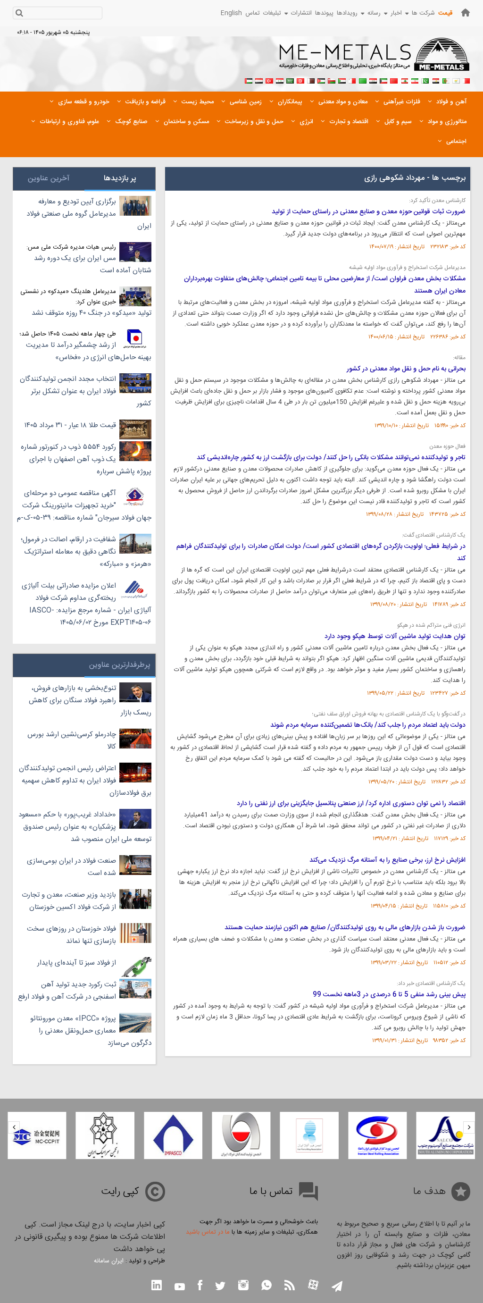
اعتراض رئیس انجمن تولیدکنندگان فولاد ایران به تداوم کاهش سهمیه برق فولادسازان (85, 781)
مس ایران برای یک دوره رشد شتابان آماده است (92, 264)
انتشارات (301, 13)
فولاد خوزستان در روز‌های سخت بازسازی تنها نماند (71, 935)
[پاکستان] (425, 80)
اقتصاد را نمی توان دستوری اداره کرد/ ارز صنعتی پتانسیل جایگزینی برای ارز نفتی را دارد (351, 803)
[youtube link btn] (180, 1288)
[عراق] (373, 80)
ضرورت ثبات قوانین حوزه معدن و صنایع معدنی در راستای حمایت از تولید (369, 212)
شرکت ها (423, 13)
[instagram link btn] (243, 1286)
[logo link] (374, 59)
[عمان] (331, 80)
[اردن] (321, 80)
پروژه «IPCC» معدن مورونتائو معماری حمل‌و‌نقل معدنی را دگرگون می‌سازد (90, 1031)
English (231, 13)
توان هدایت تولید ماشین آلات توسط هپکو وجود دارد (395, 636)
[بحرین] (466, 80)
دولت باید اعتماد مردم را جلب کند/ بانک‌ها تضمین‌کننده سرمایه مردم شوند (368, 725)
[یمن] (259, 80)
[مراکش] (394, 80)
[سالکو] (445, 1135)
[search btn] (19, 14)
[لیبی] (362, 80)
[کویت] (383, 80)
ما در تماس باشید (208, 1232)
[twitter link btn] (220, 1287)
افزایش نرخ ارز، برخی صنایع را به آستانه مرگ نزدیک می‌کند (387, 860)
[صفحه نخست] (465, 12)
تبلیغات (272, 13)
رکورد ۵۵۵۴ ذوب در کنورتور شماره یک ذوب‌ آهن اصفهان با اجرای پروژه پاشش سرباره (86, 459)
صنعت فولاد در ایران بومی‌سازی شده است (71, 867)
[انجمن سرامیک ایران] (105, 1135)
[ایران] (414, 80)
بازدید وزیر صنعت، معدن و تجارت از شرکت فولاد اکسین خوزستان (69, 901)
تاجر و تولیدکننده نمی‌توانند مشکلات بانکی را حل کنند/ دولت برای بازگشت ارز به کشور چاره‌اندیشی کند (331, 457)
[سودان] (342, 80)
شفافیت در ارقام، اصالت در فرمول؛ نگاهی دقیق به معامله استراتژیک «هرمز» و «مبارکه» (86, 552)
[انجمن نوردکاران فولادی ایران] (377, 1135)
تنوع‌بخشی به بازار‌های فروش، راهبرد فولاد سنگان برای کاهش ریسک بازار (90, 700)
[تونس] (300, 80)
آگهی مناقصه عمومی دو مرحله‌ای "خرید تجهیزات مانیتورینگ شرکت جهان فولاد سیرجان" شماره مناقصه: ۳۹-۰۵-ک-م (84, 506)
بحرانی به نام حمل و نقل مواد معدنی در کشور (406, 369)
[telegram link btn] (337, 1287)
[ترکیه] (269, 80)
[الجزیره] (446, 80)
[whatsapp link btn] (266, 1286)
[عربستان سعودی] (290, 80)
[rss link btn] (289, 1286)
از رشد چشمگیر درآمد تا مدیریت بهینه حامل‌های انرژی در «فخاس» (88, 351)
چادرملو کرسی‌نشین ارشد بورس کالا (71, 741)
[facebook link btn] (200, 1286)
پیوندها (324, 13)
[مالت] (352, 80)
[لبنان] (404, 80)
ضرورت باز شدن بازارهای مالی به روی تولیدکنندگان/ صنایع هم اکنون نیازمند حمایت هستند (345, 927)
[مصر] (435, 80)
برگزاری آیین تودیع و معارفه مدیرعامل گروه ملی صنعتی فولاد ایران (88, 214)
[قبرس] (456, 80)
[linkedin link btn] (156, 1286)
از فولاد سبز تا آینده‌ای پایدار (76, 963)
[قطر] (311, 80)
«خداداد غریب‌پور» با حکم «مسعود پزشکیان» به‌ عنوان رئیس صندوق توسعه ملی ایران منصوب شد (84, 827)
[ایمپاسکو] (173, 1135)
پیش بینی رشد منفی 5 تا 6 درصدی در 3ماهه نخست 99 (389, 994)
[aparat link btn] (313, 1286)
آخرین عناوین (48, 178)
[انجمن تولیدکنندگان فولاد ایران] (241, 1135)
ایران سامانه (109, 1261)
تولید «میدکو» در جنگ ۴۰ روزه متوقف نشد (91, 313)
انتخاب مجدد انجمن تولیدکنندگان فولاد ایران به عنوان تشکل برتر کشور (85, 391)
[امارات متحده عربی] (248, 80)
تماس (252, 13)
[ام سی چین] (37, 1135)
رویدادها (347, 13)
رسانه (374, 13)
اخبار (396, 13)
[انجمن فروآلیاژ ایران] (309, 1135)
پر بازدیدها (120, 178)
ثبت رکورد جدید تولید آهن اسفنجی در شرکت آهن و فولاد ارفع (67, 991)
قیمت (445, 13)
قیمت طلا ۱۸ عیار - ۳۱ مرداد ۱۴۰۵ (70, 425)
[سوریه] (279, 80)
